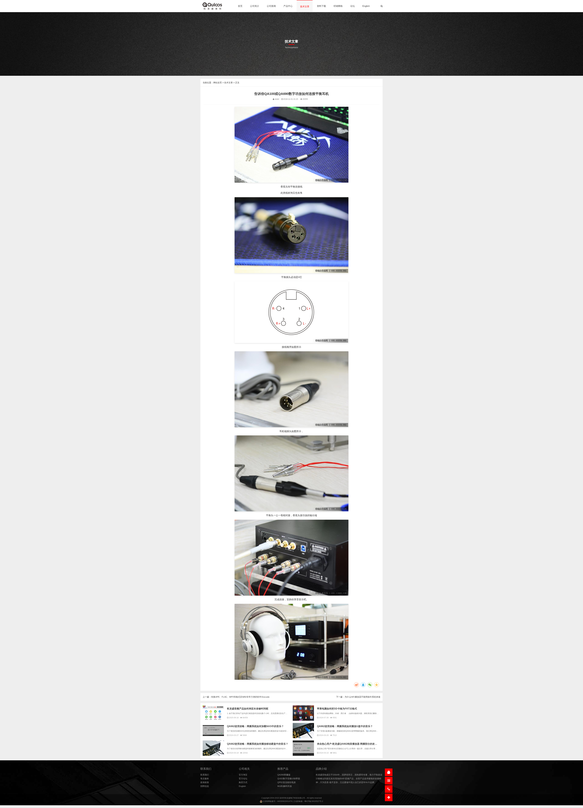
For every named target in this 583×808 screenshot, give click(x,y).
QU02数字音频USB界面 (288, 778)
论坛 (352, 6)
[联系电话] (388, 789)
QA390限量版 (283, 775)
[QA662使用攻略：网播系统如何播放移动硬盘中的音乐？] (213, 748)
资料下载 (321, 6)
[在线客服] (388, 772)
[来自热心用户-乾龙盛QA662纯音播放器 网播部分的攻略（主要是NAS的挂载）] (303, 748)
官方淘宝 (243, 775)
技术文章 (304, 6)
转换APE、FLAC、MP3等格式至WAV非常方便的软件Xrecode (240, 697)
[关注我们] (388, 780)
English (366, 6)
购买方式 (243, 782)
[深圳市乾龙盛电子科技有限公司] (212, 6)
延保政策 (204, 782)
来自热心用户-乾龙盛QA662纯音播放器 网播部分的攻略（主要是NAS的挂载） (359, 744)
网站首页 (217, 82)
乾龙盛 (287, 798)
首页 (240, 6)
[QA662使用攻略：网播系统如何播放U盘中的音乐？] (303, 730)
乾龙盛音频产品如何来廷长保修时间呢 (247, 708)
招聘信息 (204, 786)
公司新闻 (271, 6)
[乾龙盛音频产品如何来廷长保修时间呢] (213, 713)
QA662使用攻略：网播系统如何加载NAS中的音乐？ (255, 726)
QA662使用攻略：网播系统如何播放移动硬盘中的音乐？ (257, 744)
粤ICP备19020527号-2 (313, 801)
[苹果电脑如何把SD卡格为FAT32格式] (303, 713)
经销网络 (338, 6)
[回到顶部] (388, 797)
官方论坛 (243, 778)
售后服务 (204, 778)
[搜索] (382, 6)
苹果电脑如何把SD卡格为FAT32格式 (337, 708)
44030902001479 (284, 801)
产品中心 (288, 6)
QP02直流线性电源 (286, 782)
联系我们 (204, 775)
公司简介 (254, 6)
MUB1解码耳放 (284, 786)
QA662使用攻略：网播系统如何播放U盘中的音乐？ (345, 726)
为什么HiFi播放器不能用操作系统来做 (362, 697)
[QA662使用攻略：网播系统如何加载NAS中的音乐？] (213, 730)
